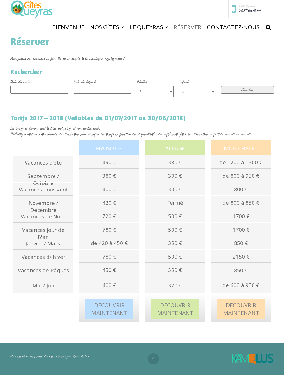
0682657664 (250, 10)
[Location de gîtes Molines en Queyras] (32, 9)
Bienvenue (68, 27)
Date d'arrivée (20, 82)
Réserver (187, 27)
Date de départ (85, 82)
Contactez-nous (233, 27)
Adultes (142, 82)
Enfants (184, 82)
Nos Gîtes (104, 27)
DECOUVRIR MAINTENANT (109, 309)
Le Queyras (146, 27)
